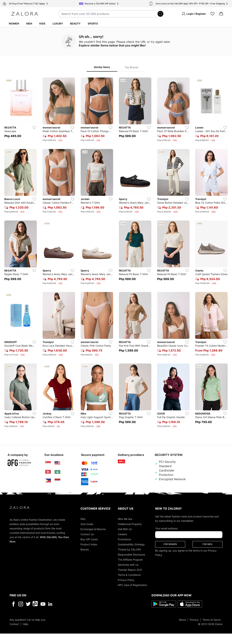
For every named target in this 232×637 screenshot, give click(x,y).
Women (14, 23)
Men (29, 23)
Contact (14, 623)
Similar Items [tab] (102, 67)
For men (207, 544)
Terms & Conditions (129, 574)
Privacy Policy (126, 579)
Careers (122, 534)
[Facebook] (13, 603)
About (182, 619)
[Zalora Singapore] (48, 463)
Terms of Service (212, 619)
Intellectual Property (130, 523)
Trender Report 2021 (130, 569)
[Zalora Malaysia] (57, 463)
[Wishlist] (212, 14)
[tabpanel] (116, 253)
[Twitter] (28, 603)
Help (25, 623)
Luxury (58, 23)
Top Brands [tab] (131, 67)
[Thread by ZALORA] (35, 603)
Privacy (194, 619)
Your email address (166, 528)
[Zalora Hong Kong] (48, 471)
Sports (93, 23)
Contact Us (87, 534)
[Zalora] (25, 14)
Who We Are (125, 518)
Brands (84, 549)
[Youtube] (43, 603)
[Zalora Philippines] (48, 480)
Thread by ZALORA (129, 549)
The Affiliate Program (130, 559)
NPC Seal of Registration (132, 584)
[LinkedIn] (50, 603)
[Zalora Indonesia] (57, 480)
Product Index (88, 544)
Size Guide (86, 523)
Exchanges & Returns (93, 528)
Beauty (75, 23)
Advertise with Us (128, 564)
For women (170, 544)
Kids (42, 23)
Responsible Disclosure (131, 554)
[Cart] (221, 14)
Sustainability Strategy (131, 544)
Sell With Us (125, 528)
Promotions (124, 539)
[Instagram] (20, 603)
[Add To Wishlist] (34, 127)
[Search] (160, 14)
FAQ (82, 518)
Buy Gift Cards (89, 539)
